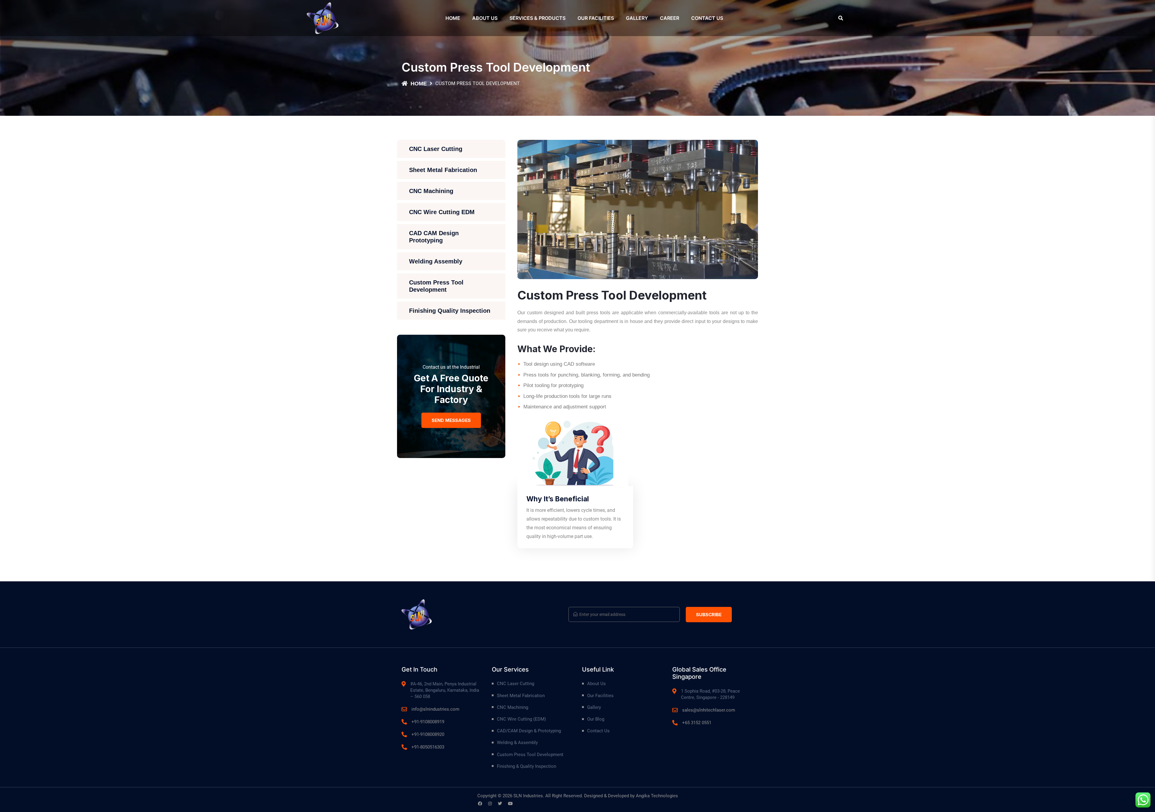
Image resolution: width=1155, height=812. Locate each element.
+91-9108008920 (427, 734)
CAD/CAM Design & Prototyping (529, 731)
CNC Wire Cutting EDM (442, 212)
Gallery (637, 18)
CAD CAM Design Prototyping (434, 237)
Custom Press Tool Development (436, 286)
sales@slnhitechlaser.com (708, 710)
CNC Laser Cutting (435, 149)
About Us (484, 18)
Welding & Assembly (517, 742)
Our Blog (595, 719)
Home (452, 18)
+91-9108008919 (427, 721)
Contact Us (707, 18)
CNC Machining (431, 191)
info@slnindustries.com (435, 709)
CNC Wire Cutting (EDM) (521, 719)
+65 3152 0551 (696, 722)
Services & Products (537, 18)
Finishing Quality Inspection (449, 310)
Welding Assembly (435, 261)
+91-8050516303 (427, 747)
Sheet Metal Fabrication (443, 170)
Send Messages (451, 420)
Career (669, 18)
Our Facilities (596, 18)
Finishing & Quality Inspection (526, 766)
